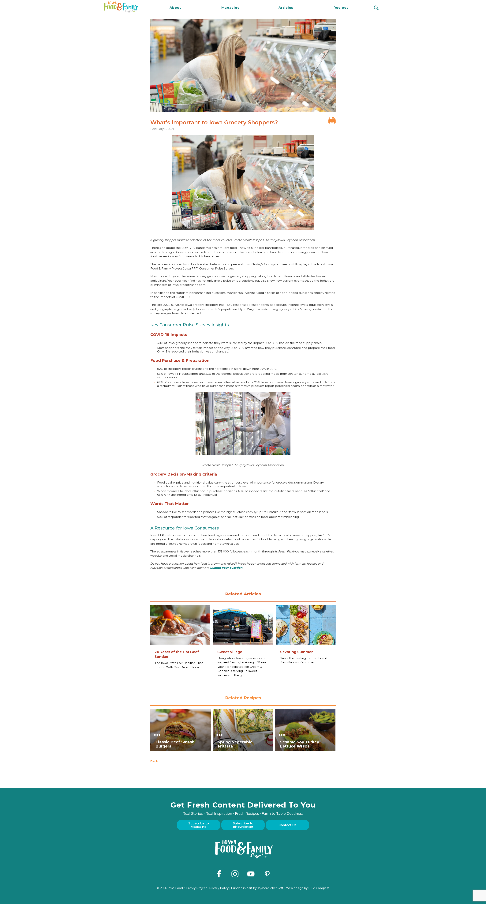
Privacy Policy (219, 888)
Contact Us (288, 825)
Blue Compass (318, 888)
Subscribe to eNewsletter (243, 825)
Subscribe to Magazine (198, 825)
